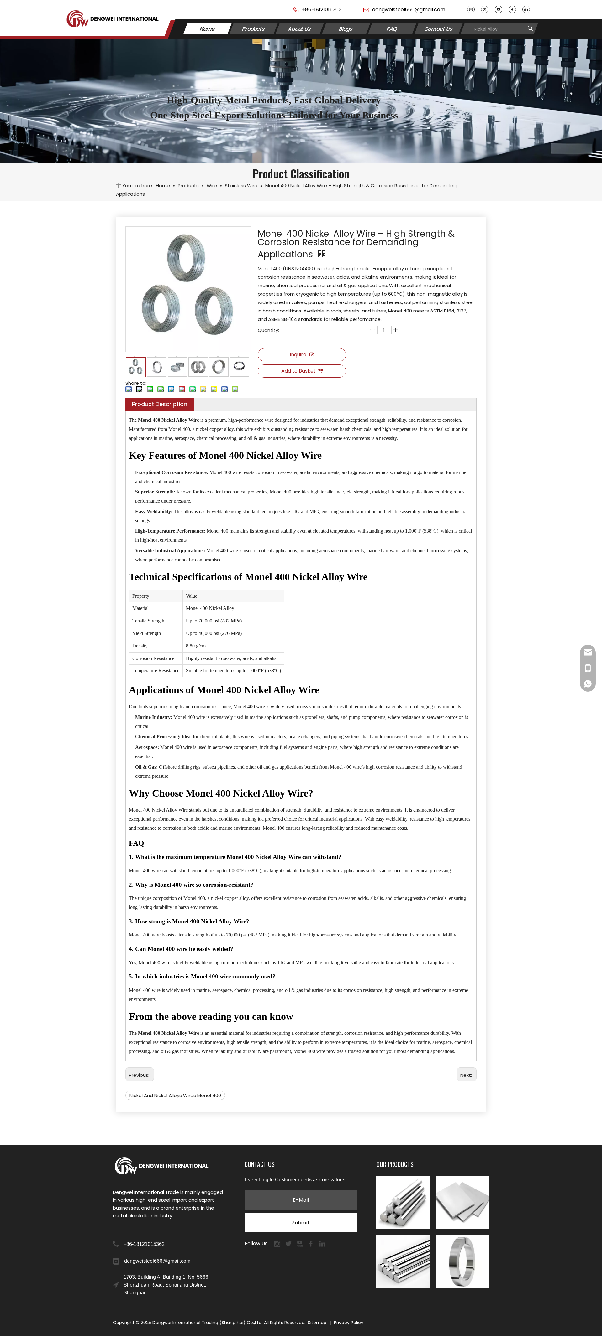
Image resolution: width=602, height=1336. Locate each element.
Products (253, 28)
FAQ (392, 28)
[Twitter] (484, 9)
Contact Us (438, 28)
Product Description (159, 404)
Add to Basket (298, 370)
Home (207, 28)
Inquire (298, 354)
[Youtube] (498, 9)
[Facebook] (512, 9)
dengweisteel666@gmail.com (408, 9)
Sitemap (317, 1322)
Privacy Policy (348, 1322)
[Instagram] (471, 9)
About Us (299, 28)
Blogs (346, 28)
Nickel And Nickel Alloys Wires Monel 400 (175, 1095)
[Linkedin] (526, 9)
